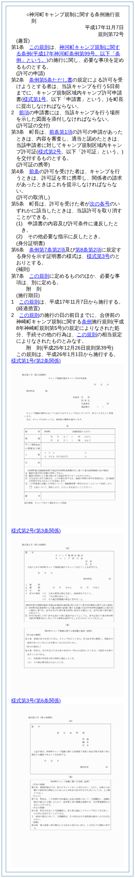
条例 (87, 321)
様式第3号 (98, 256)
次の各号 (100, 204)
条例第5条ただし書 (50, 80)
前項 (24, 112)
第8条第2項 (88, 250)
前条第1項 (60, 132)
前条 (34, 171)
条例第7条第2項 (47, 250)
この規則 (39, 47)
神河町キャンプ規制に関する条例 (68, 53)
